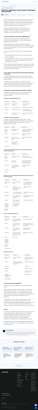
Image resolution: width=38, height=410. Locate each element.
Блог (5, 6)
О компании (27, 373)
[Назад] (33, 345)
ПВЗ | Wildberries (33, 390)
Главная (2, 6)
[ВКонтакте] (4, 398)
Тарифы (18, 378)
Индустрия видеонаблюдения (11, 6)
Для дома (18, 373)
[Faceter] (4, 1)
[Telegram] (2, 398)
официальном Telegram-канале (13, 322)
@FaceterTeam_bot (6, 393)
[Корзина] (33, 1)
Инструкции (27, 374)
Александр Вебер (6, 14)
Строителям (33, 380)
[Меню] (36, 2)
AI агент (19, 384)
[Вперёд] (35, 345)
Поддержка (27, 379)
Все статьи (19, 365)
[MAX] (36, 405)
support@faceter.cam (6, 395)
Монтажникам (33, 375)
